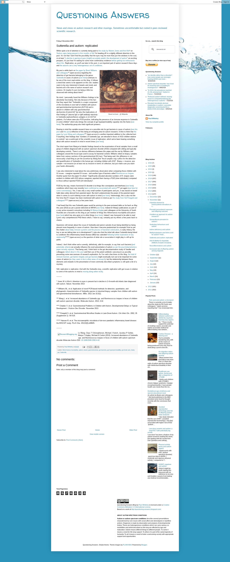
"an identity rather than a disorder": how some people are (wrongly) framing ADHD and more (160, 77)
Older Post (133, 430)
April (152, 273)
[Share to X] (93, 347)
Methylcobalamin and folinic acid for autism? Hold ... (161, 233)
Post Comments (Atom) (74, 440)
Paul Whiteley (153, 118)
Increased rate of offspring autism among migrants (162, 250)
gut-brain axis (126, 350)
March (152, 276)
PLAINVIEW (127, 545)
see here (83, 78)
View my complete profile (155, 122)
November (154, 200)
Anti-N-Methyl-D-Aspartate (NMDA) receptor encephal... (161, 242)
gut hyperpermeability (114, 350)
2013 (150, 194)
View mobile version (97, 434)
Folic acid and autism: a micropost (161, 300)
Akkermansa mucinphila (70, 350)
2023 (150, 169)
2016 (150, 185)
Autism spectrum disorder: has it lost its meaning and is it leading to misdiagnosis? (161, 86)
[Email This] (88, 347)
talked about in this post (74, 252)
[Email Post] (83, 347)
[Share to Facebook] (95, 347)
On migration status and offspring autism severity (166, 353)
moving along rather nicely (93, 272)
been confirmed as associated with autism (101, 188)
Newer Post (61, 430)
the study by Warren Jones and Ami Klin (114, 51)
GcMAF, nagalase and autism (165, 465)
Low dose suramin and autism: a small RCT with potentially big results (160, 430)
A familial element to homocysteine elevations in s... (160, 204)
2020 (150, 172)
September (154, 258)
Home (97, 430)
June (152, 267)
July (151, 264)
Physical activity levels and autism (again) (165, 446)
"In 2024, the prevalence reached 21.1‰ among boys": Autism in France (160, 92)
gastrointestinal (93, 350)
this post (67, 132)
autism (81, 350)
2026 (150, 163)
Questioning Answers (103, 14)
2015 (150, 188)
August (152, 261)
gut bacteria (102, 350)
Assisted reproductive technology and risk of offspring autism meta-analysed (166, 411)
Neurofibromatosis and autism (160, 246)
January (153, 283)
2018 (150, 178)
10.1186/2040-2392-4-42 (90, 340)
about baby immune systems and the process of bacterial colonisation (92, 230)
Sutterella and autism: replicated (161, 238)
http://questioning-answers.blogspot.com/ (146, 509)
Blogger (144, 545)
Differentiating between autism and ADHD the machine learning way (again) (166, 317)
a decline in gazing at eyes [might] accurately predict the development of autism (96, 58)
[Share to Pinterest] (98, 347)
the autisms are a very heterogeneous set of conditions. (81, 65)
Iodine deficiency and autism (160, 230)
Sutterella (60, 78)
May (151, 270)
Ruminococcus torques (125, 173)
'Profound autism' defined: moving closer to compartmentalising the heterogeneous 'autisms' (160, 99)
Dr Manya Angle (97, 210)
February (153, 279)
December (154, 197)
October (153, 255)
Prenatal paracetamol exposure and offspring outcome (161, 210)
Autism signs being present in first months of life (75, 53)
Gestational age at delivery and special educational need (159, 392)
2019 (150, 175)
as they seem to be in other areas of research (87, 259)
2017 (150, 182)
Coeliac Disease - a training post (166, 335)
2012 (150, 286)
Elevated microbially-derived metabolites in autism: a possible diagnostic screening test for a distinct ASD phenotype (159, 106)
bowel (85, 350)
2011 (150, 290)
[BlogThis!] (90, 347)
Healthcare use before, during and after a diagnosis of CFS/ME (165, 374)
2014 (150, 191)
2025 (150, 166)
